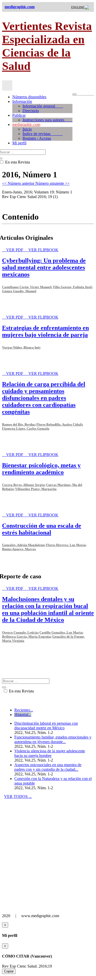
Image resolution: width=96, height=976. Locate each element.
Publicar (19, 115)
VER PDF (15, 250)
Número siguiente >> (52, 183)
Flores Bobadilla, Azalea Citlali (59, 424)
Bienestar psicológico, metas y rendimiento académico (41, 468)
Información (22, 101)
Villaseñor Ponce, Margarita (36, 489)
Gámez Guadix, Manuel (19, 291)
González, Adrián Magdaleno (23, 545)
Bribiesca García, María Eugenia (26, 636)
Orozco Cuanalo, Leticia (20, 632)
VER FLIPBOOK (43, 250)
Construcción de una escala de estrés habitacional (41, 529)
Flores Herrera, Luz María (65, 545)
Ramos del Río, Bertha (18, 424)
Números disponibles (29, 97)
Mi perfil (19, 143)
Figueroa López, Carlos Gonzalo (25, 428)
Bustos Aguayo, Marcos (19, 549)
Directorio (31, 111)
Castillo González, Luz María (60, 632)
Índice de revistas (43, 134)
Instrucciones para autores (47, 120)
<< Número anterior (18, 183)
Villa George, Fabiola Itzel (72, 287)
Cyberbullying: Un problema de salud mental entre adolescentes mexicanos (44, 267)
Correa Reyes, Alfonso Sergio (23, 485)
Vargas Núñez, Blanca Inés (21, 347)
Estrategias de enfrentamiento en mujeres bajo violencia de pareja (45, 331)
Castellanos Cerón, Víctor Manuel (26, 287)
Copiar (9, 971)
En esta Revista (21, 691)
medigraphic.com (26, 124)
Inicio (27, 129)
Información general (43, 106)
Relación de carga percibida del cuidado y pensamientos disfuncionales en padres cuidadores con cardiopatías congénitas (43, 398)
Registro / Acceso (37, 138)
